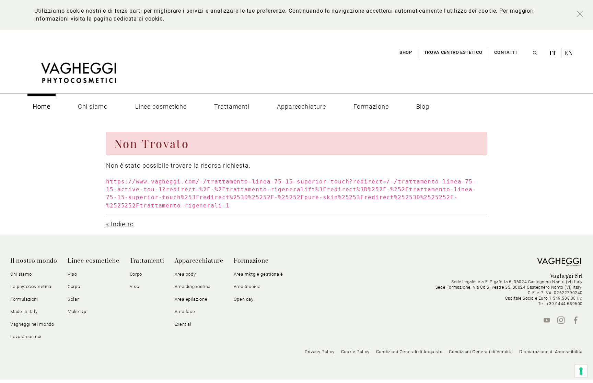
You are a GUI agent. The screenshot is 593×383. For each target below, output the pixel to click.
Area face (185, 311)
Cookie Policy (355, 351)
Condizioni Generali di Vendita (481, 351)
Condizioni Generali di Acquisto (409, 351)
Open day (244, 299)
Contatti (505, 52)
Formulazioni (24, 299)
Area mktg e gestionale (258, 274)
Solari (74, 299)
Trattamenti (147, 261)
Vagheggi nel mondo (32, 324)
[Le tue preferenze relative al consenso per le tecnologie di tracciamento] (581, 371)
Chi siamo (21, 274)
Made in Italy (23, 311)
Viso (134, 286)
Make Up (77, 311)
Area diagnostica (193, 286)
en (568, 53)
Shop (405, 52)
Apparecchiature (199, 261)
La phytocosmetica (30, 286)
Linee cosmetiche (93, 261)
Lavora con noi (26, 336)
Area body (185, 274)
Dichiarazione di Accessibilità (551, 351)
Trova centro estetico (453, 52)
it (553, 53)
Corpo (136, 274)
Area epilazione (191, 299)
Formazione (251, 261)
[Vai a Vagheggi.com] (78, 76)
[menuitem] (41, 106)
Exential (183, 324)
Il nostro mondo (33, 261)
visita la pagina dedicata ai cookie (117, 18)
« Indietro (120, 224)
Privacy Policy (320, 351)
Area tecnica (247, 286)
